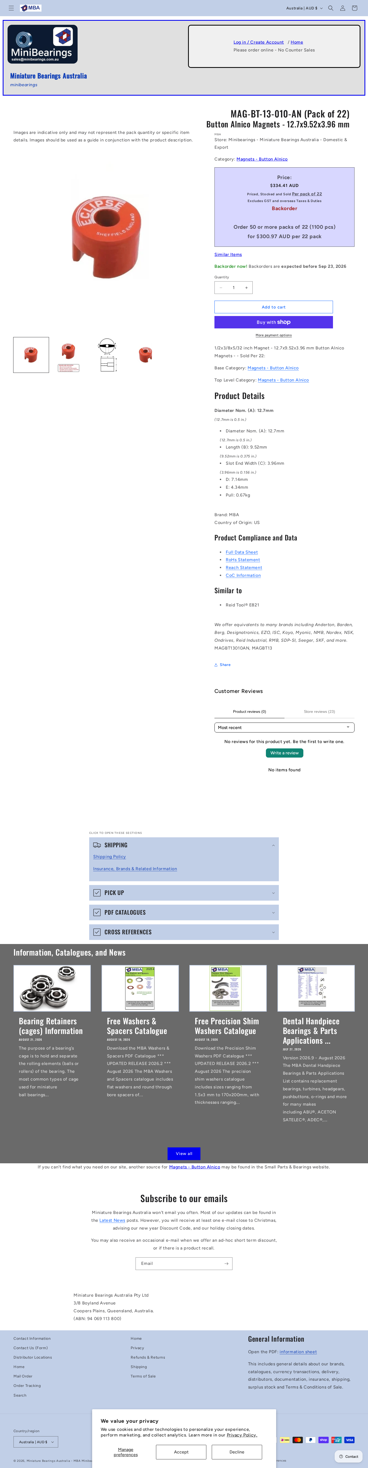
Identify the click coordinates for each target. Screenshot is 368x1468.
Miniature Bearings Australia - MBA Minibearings (64, 1461)
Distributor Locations (32, 1357)
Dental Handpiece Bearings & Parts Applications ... (311, 1030)
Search (20, 1395)
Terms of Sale (143, 1376)
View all (184, 1153)
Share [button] (225, 664)
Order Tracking (27, 1385)
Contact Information (32, 1338)
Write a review (284, 752)
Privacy (137, 1348)
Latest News (112, 1220)
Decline (237, 1452)
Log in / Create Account (259, 42)
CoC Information (243, 575)
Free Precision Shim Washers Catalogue (227, 1025)
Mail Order (23, 1376)
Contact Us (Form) (30, 1348)
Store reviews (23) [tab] (319, 711)
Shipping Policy (109, 856)
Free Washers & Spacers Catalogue (137, 1025)
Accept (181, 1452)
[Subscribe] (226, 1263)
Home (297, 42)
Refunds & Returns (148, 1357)
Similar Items (228, 254)
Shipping (139, 1367)
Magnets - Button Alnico (262, 159)
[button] (11, 8)
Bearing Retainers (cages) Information (51, 1025)
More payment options (274, 335)
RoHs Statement (243, 559)
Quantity (221, 277)
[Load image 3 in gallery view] (107, 355)
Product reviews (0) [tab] (249, 711)
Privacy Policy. (242, 1435)
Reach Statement (244, 567)
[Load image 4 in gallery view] (145, 355)
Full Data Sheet (242, 552)
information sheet (298, 1351)
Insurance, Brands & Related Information (135, 868)
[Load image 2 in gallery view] (69, 355)
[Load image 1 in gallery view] (31, 355)
